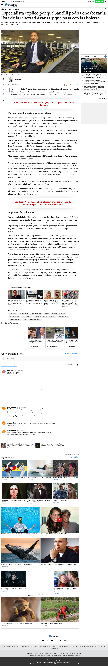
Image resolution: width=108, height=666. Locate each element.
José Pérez (17, 79)
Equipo (59, 655)
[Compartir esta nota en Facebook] (3, 79)
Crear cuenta (75, 353)
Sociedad (27, 646)
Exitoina (96, 646)
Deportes (45, 646)
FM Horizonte (73, 651)
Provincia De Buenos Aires (58, 313)
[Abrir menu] (2, 5)
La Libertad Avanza (14, 316)
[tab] (9, 365)
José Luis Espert (24, 313)
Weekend (43, 651)
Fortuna (48, 651)
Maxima (79, 653)
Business (66, 646)
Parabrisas (54, 651)
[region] (40, 404)
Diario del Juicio (54, 648)
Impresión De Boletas (35, 319)
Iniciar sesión (68, 353)
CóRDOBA (4, 9)
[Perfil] (54, 637)
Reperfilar (60, 646)
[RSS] (61, 640)
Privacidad (54, 655)
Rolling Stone (60, 653)
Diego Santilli (13, 313)
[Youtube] (52, 640)
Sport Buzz (68, 653)
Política (16, 646)
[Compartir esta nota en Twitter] (3, 84)
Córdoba (47, 313)
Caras (91, 646)
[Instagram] (56, 640)
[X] (47, 640)
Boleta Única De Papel (15, 319)
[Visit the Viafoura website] (75, 454)
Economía (21, 646)
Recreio (74, 653)
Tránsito (78, 655)
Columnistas (9, 646)
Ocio (50, 646)
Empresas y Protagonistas (76, 646)
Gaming (101, 646)
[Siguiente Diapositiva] (77, 339)
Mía (63, 651)
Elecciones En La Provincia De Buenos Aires (44, 316)
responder (9, 373)
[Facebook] (43, 640)
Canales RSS (31, 655)
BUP (25, 319)
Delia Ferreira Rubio (36, 313)
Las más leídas (88, 56)
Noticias (86, 646)
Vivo (105, 646)
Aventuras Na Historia (50, 653)
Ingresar (91, 1)
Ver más (102, 98)
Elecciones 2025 (26, 316)
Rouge (59, 651)
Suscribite (99, 1)
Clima (40, 646)
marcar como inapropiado (75, 374)
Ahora (3, 646)
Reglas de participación (68, 655)
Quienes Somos (39, 655)
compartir (68, 373)
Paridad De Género (63, 316)
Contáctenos (47, 655)
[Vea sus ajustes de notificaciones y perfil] (105, 1)
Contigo (41, 653)
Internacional (34, 646)
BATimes (67, 651)
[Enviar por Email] (3, 94)
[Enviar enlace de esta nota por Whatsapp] (3, 89)
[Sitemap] (65, 640)
